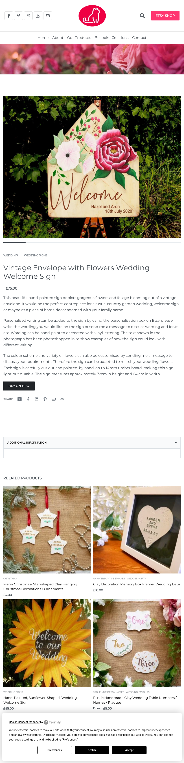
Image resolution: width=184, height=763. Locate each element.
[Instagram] (28, 15)
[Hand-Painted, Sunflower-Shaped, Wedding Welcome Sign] (47, 643)
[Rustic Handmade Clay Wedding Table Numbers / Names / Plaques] (137, 643)
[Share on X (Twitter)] (20, 399)
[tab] (92, 442)
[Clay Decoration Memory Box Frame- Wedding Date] (137, 529)
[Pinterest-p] (18, 15)
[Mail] (54, 399)
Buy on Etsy (19, 386)
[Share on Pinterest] (45, 399)
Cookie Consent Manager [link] (24, 722)
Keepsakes (118, 579)
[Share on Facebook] (28, 399)
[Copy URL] (62, 399)
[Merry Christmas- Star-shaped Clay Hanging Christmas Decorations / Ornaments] (47, 529)
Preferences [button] (70, 739)
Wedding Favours (137, 692)
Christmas (10, 579)
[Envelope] (48, 15)
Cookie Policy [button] (144, 734)
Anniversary (101, 579)
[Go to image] (14, 242)
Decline (92, 750)
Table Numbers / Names (108, 692)
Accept (129, 750)
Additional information (27, 442)
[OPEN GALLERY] (92, 167)
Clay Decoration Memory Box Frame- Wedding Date (136, 584)
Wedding (10, 255)
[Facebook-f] (8, 15)
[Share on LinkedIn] (37, 399)
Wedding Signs (35, 255)
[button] (142, 15)
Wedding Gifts (136, 579)
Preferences (55, 750)
